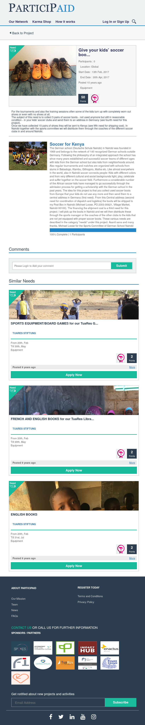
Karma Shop (41, 21)
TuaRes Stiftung (24, 333)
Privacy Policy (86, 602)
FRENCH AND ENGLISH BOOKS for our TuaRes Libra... (52, 419)
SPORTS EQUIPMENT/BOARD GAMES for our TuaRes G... (54, 323)
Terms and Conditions (90, 596)
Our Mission (18, 598)
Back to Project (23, 33)
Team (14, 604)
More (132, 367)
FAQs (14, 616)
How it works (65, 21)
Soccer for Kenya (67, 144)
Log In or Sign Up (116, 21)
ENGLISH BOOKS (24, 514)
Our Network (18, 21)
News (14, 610)
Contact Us (21, 627)
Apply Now (74, 374)
